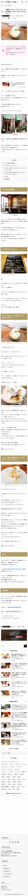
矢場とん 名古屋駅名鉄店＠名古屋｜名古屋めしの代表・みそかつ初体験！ (17, 84)
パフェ (10, 769)
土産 (3, 776)
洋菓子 (21, 15)
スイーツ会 (12, 766)
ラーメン (17, 771)
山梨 (19, 779)
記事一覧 (5, 865)
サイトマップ (4, 888)
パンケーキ (17, 769)
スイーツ (13, 15)
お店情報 (7, 179)
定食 (9, 779)
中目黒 (24, 771)
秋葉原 (13, 786)
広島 (24, 779)
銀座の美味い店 (7, 871)
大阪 (19, 776)
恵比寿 (4, 781)
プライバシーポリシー (6, 889)
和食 (22, 774)
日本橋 (15, 781)
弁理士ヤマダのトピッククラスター (9, 855)
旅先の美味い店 (6, 15)
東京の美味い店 (6, 868)
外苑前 (9, 776)
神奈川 (20, 784)
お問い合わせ (4, 886)
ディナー (19, 766)
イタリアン (5, 764)
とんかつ (4, 761)
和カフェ (10, 774)
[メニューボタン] (26, 2)
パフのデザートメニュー (11, 165)
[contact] (18, 842)
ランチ (11, 771)
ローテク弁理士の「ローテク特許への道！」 (11, 852)
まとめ (6, 176)
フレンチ (4, 771)
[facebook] (10, 842)
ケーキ (24, 764)
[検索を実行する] (25, 646)
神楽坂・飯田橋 (6, 786)
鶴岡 (18, 789)
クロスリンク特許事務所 (6, 851)
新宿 (9, 781)
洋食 (9, 784)
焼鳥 (14, 784)
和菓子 (16, 774)
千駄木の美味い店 (8, 874)
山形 (14, 779)
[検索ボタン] (22, 2)
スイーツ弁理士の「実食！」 (10, 2)
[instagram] (15, 842)
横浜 (20, 781)
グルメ (17, 764)
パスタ (4, 769)
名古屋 (17, 15)
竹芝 (18, 786)
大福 (14, 776)
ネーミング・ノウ (5, 854)
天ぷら (4, 779)
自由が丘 (4, 789)
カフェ (11, 764)
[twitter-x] (13, 842)
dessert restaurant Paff (14, 607)
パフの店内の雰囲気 (10, 163)
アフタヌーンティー (14, 761)
